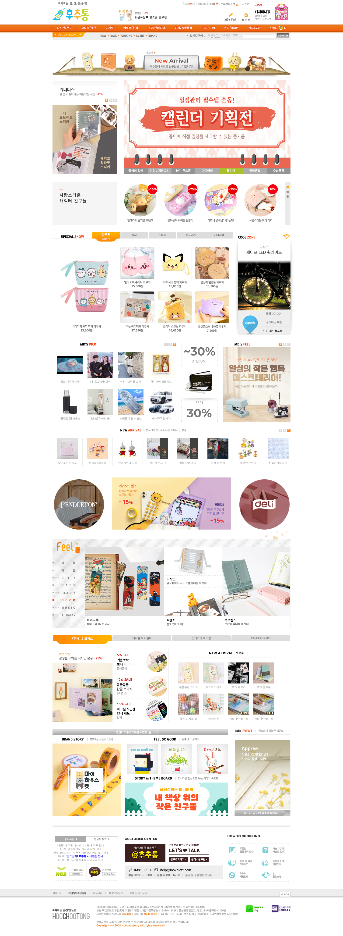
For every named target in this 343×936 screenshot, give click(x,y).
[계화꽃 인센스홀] (157, 460)
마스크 (226, 35)
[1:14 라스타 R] (100, 376)
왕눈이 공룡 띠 (97, 464)
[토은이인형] (248, 460)
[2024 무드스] (238, 682)
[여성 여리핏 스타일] (100, 413)
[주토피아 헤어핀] (217, 460)
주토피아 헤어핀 (218, 464)
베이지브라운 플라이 (161, 381)
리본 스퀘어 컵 (187, 464)
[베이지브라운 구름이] (131, 376)
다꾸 (210, 35)
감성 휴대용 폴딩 (130, 418)
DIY (217, 35)
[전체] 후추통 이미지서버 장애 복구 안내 (80, 845)
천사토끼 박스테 (278, 464)
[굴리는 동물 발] (188, 713)
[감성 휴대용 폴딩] (131, 413)
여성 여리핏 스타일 (100, 418)
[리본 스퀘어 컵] (187, 460)
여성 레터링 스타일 (70, 418)
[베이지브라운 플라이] (161, 376)
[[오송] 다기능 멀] (70, 376)
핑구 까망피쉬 (128, 464)
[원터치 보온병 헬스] (161, 413)
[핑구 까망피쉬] (127, 460)
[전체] (80, 856)
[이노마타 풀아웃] (238, 713)
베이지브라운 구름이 (131, 381)
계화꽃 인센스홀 (157, 464)
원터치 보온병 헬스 (161, 418)
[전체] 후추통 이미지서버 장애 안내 (80, 848)
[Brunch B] (213, 713)
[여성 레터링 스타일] (70, 413)
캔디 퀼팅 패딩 (67, 464)
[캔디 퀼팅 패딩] (67, 460)
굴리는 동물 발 (188, 718)
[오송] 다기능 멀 (70, 381)
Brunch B (213, 718)
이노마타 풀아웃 (238, 718)
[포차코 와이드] (213, 682)
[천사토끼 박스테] (278, 460)
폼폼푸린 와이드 (188, 687)
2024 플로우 (264, 687)
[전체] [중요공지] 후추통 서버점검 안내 (80, 859)
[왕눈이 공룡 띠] (97, 460)
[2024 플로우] (263, 682)
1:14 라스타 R (100, 381)
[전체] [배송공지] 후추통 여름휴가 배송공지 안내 (80, 852)
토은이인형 (248, 464)
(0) (237, 4)
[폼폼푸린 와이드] (188, 682)
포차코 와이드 (214, 687)
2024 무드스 (239, 687)
